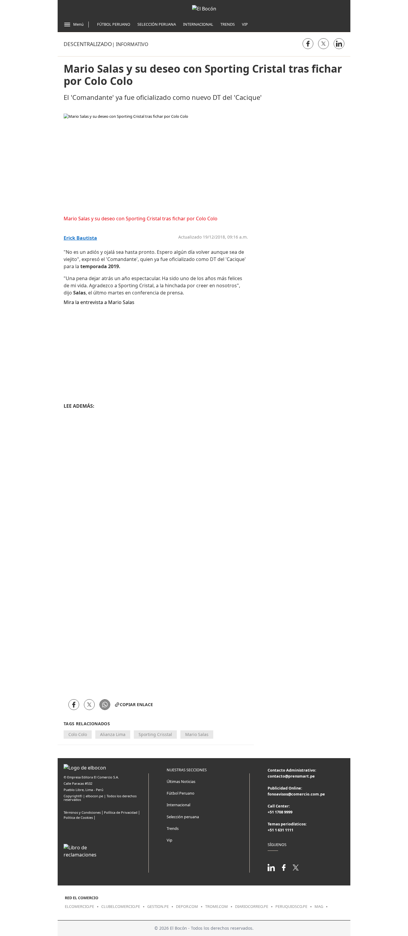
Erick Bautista (80, 238)
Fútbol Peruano (113, 24)
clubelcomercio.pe (120, 906)
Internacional (198, 24)
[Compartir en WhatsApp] (104, 704)
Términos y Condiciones (82, 812)
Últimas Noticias (181, 781)
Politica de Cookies (78, 817)
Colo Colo (77, 734)
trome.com (216, 906)
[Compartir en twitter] (323, 43)
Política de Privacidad (120, 812)
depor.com (187, 906)
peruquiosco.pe (291, 906)
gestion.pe (158, 906)
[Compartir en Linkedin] (339, 43)
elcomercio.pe (79, 906)
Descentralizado (88, 44)
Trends (227, 24)
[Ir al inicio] (204, 8)
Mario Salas (196, 734)
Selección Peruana (156, 24)
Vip (245, 24)
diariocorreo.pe (251, 906)
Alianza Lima (112, 734)
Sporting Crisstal (155, 734)
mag (319, 906)
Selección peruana (183, 816)
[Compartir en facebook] (308, 43)
